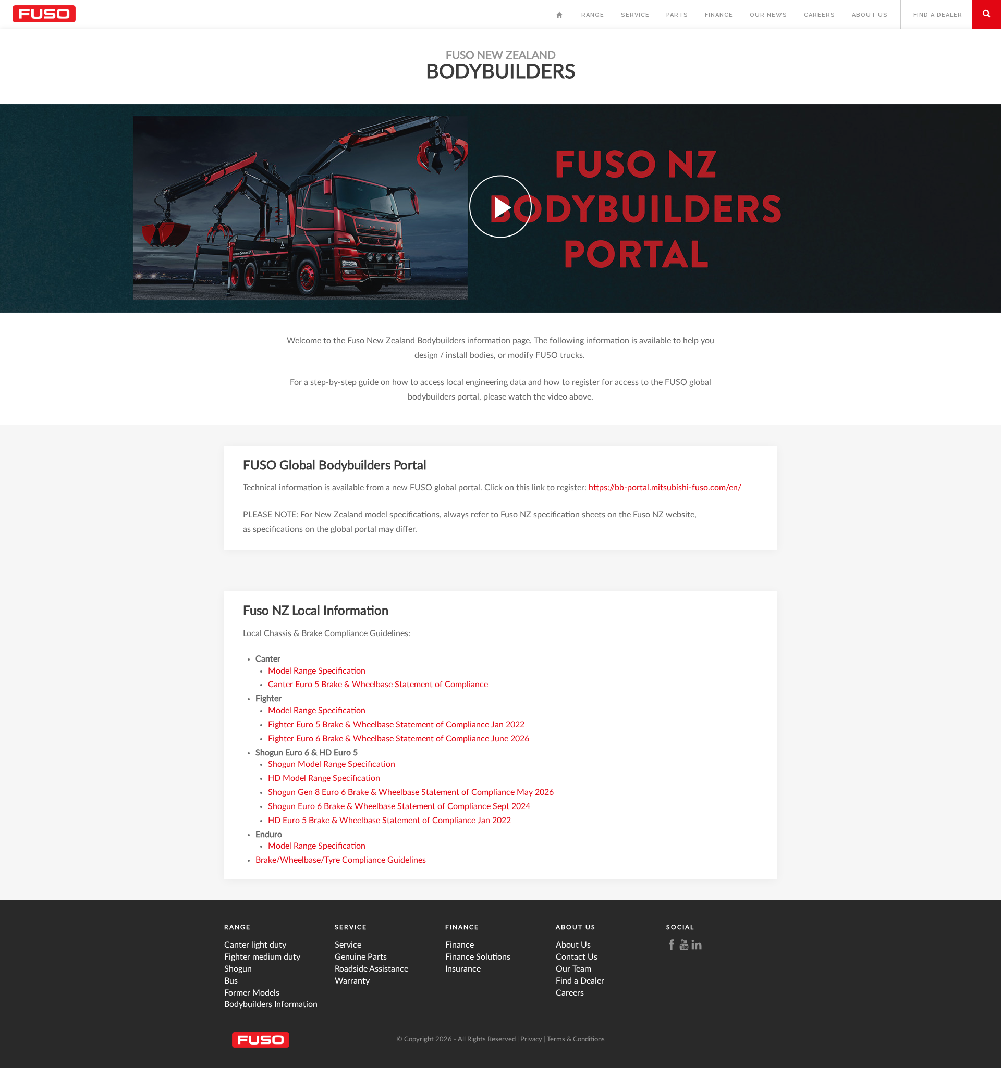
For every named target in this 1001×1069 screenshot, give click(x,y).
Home (560, 17)
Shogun (238, 969)
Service (635, 14)
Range (592, 14)
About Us (870, 14)
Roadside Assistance (371, 969)
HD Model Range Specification (324, 778)
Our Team (573, 969)
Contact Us (576, 957)
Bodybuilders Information (271, 1004)
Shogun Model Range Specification (331, 764)
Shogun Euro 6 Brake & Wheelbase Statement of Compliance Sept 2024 (399, 806)
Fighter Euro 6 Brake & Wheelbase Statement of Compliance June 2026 (398, 739)
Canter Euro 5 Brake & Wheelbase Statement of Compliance (379, 684)
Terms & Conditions (576, 1039)
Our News (768, 14)
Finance (719, 14)
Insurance (463, 969)
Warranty (352, 981)
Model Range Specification (316, 671)
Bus (231, 981)
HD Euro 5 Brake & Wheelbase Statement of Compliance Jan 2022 (389, 820)
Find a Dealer (937, 14)
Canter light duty (255, 945)
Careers (819, 14)
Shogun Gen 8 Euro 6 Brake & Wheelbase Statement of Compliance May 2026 (411, 792)
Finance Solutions (477, 957)
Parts (677, 14)
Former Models (251, 993)
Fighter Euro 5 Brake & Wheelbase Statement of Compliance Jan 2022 (396, 724)
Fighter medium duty (262, 957)
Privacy (531, 1039)
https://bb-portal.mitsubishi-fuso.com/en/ (665, 487)
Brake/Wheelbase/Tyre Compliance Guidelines (340, 860)
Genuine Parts (361, 957)
